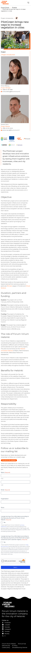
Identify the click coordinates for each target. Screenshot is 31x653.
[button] (28, 3)
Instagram (8, 629)
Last (2, 485)
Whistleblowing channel (19, 647)
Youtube (7, 627)
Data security (6, 645)
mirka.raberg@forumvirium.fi (11, 91)
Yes (4, 522)
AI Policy (14, 645)
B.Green (9, 286)
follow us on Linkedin (9, 460)
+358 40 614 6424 (7, 128)
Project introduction (8, 54)
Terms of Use (22, 643)
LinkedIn (7, 625)
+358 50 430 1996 (7, 89)
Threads (7, 631)
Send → (15, 567)
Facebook (8, 622)
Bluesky (7, 633)
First (2, 478)
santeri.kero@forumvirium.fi (10, 130)
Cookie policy (6, 647)
